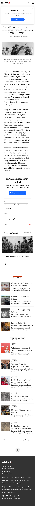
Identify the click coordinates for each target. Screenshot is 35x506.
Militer (6, 213)
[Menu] (33, 3)
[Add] (17, 49)
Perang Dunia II (22, 205)
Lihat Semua (27, 233)
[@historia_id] (7, 495)
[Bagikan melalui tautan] (14, 219)
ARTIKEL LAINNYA (17, 338)
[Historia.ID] (5, 2)
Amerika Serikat (10, 205)
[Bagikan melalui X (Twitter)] (9, 219)
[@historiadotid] (10, 495)
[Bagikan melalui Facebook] (5, 219)
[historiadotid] (3, 495)
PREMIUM (17, 277)
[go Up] (18, 450)
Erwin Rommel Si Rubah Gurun (17, 257)
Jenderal (8, 208)
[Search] (29, 3)
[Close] (32, 8)
